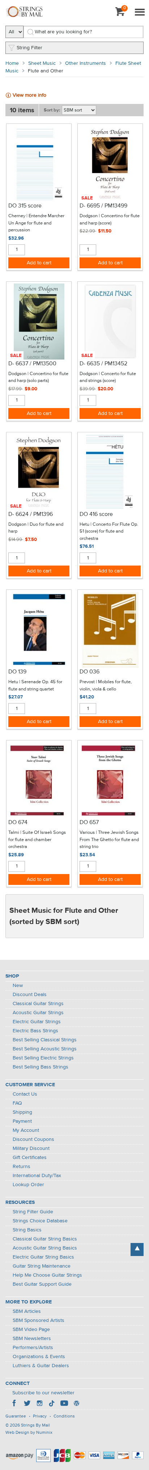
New (18, 985)
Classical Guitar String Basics (45, 1239)
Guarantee (15, 1416)
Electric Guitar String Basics (43, 1257)
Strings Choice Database (40, 1220)
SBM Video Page (31, 1329)
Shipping (22, 1112)
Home (12, 63)
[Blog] (76, 1404)
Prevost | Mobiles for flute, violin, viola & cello (106, 686)
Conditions (64, 1416)
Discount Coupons (33, 1139)
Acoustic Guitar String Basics (45, 1248)
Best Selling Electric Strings (43, 1057)
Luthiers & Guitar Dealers (41, 1365)
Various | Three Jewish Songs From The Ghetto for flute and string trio (109, 839)
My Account (26, 1130)
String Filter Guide (33, 1211)
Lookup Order (28, 1184)
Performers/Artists (33, 1347)
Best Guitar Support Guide (42, 1284)
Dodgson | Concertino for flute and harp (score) (110, 220)
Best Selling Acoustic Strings (45, 1048)
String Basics (27, 1229)
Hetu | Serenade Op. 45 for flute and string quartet (35, 686)
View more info (29, 95)
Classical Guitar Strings (38, 1003)
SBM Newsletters (32, 1338)
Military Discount (31, 1148)
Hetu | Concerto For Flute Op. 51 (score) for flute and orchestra (109, 531)
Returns (21, 1166)
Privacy (40, 1416)
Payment (22, 1121)
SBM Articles (27, 1311)
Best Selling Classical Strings (45, 1039)
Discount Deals (30, 994)
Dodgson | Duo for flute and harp (35, 528)
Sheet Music (42, 63)
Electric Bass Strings (35, 1030)
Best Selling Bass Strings (40, 1067)
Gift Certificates (30, 1157)
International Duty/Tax (37, 1175)
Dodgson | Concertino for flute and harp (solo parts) (38, 377)
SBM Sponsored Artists (38, 1320)
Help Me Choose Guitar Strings (47, 1275)
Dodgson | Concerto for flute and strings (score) (108, 377)
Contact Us (25, 1094)
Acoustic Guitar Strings (38, 1012)
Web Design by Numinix (28, 1433)
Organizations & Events (39, 1356)
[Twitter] (27, 1404)
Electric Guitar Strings (37, 1021)
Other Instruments (85, 63)
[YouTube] (64, 1404)
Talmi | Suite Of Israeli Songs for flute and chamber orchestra (37, 839)
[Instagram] (39, 1404)
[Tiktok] (51, 1404)
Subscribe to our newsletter (43, 1392)
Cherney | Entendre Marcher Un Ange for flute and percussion (36, 223)
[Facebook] (14, 1404)
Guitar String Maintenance (42, 1266)
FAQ (17, 1103)
